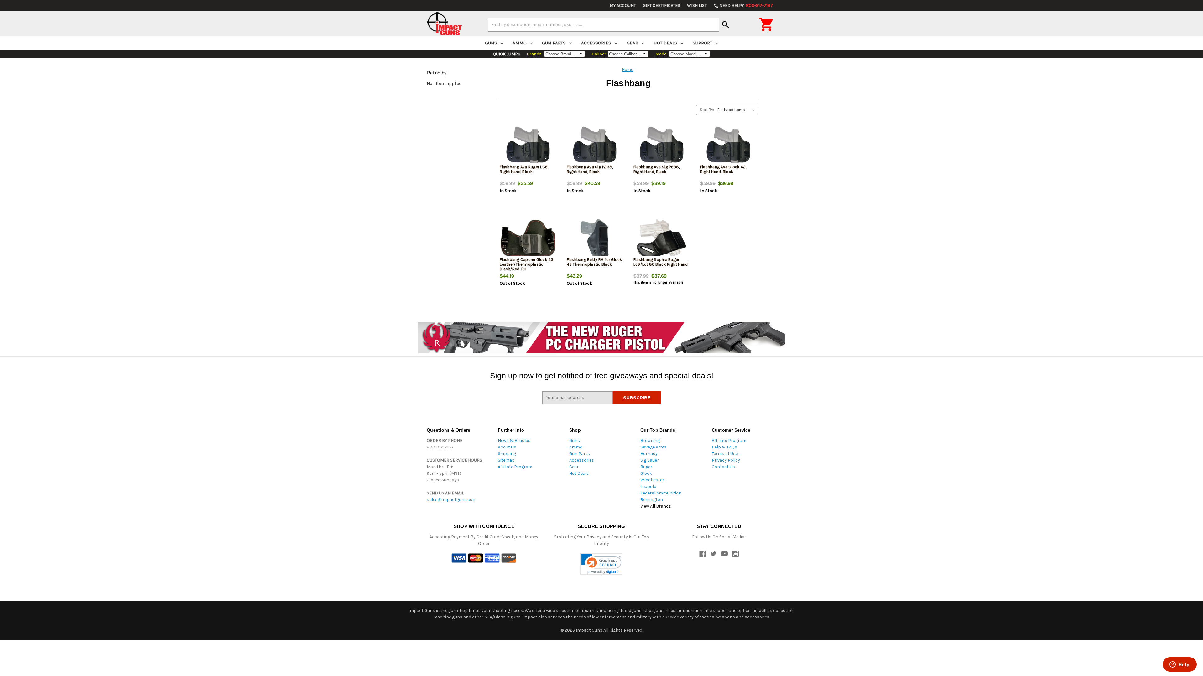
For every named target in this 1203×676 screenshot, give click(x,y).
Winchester (652, 480)
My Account (623, 5)
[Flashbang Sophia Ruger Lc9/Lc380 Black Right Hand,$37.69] (661, 239)
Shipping (507, 453)
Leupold (648, 486)
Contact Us (723, 466)
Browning (650, 440)
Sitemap (506, 460)
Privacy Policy (726, 460)
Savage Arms (653, 447)
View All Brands (655, 506)
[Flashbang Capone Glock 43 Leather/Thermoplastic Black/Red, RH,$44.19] (528, 239)
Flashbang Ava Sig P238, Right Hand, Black (590, 169)
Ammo (520, 43)
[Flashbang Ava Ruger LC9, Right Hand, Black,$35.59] (528, 146)
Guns (491, 43)
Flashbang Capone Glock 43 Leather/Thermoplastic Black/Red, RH (526, 264)
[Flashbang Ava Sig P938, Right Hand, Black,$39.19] (661, 146)
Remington (651, 499)
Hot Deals (665, 43)
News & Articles (514, 440)
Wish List (697, 5)
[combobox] (603, 24)
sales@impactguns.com (452, 499)
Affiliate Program (515, 466)
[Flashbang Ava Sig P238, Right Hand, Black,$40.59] (595, 146)
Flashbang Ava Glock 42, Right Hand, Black (723, 169)
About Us (507, 447)
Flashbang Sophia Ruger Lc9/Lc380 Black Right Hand (660, 262)
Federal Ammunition (660, 493)
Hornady (649, 453)
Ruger (646, 466)
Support (702, 43)
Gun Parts (554, 43)
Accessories (596, 43)
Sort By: (707, 109)
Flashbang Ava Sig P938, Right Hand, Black (656, 169)
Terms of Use (725, 453)
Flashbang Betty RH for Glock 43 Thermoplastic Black (594, 262)
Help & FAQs (724, 447)
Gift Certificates (661, 5)
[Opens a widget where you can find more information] (1179, 665)
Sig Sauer (649, 460)
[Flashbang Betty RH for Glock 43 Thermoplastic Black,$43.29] (595, 239)
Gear (632, 43)
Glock (646, 473)
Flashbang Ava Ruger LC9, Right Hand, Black (524, 169)
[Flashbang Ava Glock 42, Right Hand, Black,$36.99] (728, 146)
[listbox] (737, 110)
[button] (601, 564)
